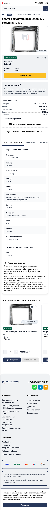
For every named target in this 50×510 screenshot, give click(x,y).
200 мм (9, 189)
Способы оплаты (34, 410)
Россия (9, 232)
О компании (32, 403)
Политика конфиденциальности (11, 446)
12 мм (8, 182)
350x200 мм (10, 166)
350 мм (9, 208)
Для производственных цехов (11, 429)
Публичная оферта (9, 451)
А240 (8, 224)
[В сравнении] (32, 307)
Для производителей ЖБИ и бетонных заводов (12, 407)
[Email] (45, 387)
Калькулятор (32, 413)
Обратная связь (33, 400)
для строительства (29, 197)
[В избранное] (37, 307)
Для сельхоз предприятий (7, 424)
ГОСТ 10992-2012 (13, 158)
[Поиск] (45, 8)
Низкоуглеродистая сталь (16, 216)
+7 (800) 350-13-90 (38, 382)
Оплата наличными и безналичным (27, 124)
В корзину (14, 360)
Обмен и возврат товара (11, 454)
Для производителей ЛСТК (10, 412)
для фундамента (13, 197)
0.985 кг (9, 255)
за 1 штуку (10, 174)
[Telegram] (40, 387)
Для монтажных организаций (8, 418)
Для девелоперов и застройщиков (10, 401)
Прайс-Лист (6, 442)
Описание (30, 142)
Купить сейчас (30, 360)
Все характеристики (13, 142)
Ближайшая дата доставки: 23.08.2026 (27, 132)
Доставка (31, 407)
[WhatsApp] (34, 387)
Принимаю (25, 505)
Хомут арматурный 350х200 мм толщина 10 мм (20, 333)
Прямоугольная (12, 239)
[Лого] (10, 382)
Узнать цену (25, 76)
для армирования (20, 200)
